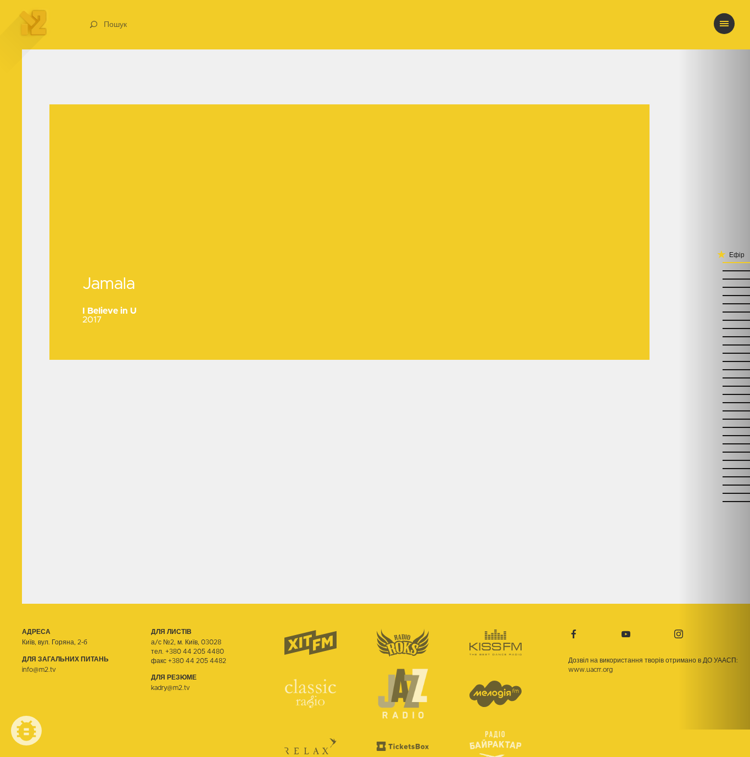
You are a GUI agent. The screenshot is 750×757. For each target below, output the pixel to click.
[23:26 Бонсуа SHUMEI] (714, 501)
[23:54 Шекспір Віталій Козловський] (714, 427)
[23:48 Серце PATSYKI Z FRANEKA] (714, 452)
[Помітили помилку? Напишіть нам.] (26, 730)
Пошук (115, 25)
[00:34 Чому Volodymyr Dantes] (714, 336)
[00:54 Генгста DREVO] (714, 295)
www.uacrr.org (590, 669)
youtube (625, 633)
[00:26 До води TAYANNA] (714, 361)
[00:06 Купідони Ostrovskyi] (714, 402)
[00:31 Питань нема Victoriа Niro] (714, 345)
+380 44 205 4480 (194, 651)
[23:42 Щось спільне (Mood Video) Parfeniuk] (714, 468)
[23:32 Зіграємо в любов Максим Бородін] (714, 485)
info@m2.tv (39, 669)
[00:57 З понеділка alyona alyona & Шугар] (714, 287)
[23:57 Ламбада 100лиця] (714, 419)
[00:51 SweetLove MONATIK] (714, 303)
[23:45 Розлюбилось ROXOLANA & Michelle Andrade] (714, 460)
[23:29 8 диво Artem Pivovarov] (714, 493)
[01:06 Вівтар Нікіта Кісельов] (714, 262)
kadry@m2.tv (170, 687)
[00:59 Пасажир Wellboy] (714, 279)
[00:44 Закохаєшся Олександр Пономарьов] (714, 320)
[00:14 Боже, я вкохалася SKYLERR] (714, 394)
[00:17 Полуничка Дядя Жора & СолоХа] (714, 386)
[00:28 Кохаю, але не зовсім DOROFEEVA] (714, 353)
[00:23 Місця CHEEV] (714, 369)
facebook (573, 633)
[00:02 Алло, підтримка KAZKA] (714, 411)
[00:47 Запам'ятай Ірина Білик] (714, 312)
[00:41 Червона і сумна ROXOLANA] (714, 328)
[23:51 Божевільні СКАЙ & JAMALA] (714, 443)
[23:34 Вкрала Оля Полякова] (714, 476)
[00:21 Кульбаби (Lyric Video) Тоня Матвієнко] (714, 378)
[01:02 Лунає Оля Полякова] (714, 270)
